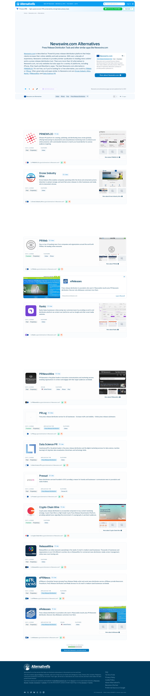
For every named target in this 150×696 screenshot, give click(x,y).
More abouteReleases (111, 632)
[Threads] (37, 692)
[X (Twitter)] (28, 692)
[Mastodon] (31, 692)
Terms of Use (110, 675)
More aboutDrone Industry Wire (112, 196)
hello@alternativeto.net (59, 681)
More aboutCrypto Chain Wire (111, 530)
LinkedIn (44, 682)
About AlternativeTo (112, 683)
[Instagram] (40, 692)
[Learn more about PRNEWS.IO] (30, 138)
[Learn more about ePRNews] (30, 582)
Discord (73, 681)
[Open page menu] (133, 4)
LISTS (76, 3)
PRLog (28, 71)
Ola (36, 674)
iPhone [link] (63, 96)
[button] (56, 134)
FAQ (106, 672)
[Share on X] (29, 89)
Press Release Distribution (52, 428)
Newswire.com (29, 53)
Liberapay (84, 682)
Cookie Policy (109, 680)
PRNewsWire (34, 73)
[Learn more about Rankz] (30, 310)
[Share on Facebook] (25, 89)
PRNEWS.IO (28, 68)
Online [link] (57, 96)
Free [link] (67, 96)
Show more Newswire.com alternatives (75, 650)
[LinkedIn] (43, 692)
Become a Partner (111, 685)
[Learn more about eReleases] (30, 613)
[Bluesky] (34, 692)
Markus (41, 674)
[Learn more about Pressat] (30, 480)
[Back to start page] (28, 3)
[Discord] (25, 692)
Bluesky (26, 682)
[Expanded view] (114, 96)
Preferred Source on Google (115, 688)
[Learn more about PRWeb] (30, 244)
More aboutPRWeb (111, 264)
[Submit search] (104, 3)
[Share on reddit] (33, 89)
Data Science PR (49, 73)
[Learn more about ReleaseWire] (30, 550)
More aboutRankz (112, 329)
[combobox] (114, 3)
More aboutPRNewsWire (112, 397)
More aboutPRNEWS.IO (111, 157)
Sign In (129, 4)
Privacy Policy (110, 677)
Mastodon (97, 681)
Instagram (37, 682)
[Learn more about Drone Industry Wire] (30, 177)
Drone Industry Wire (82, 71)
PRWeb (88, 68)
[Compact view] (116, 96)
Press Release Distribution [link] (78, 96)
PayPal (90, 682)
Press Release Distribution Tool (104, 59)
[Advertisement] (75, 27)
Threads (31, 682)
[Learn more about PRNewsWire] (30, 378)
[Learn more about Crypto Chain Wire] (30, 511)
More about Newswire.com (109, 75)
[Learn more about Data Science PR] (30, 448)
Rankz (26, 73)
